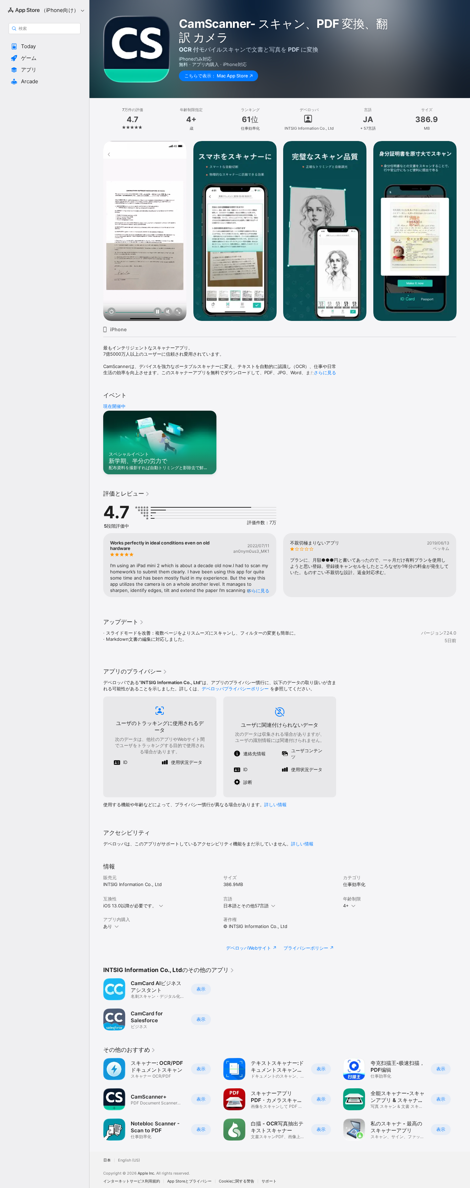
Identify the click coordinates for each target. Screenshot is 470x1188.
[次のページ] (463, 231)
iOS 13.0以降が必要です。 (130, 905)
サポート (269, 1181)
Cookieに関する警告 (236, 1181)
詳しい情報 (275, 804)
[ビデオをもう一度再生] (111, 312)
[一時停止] (157, 312)
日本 (107, 1160)
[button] (44, 46)
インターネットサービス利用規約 (131, 1181)
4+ (346, 905)
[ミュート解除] (168, 312)
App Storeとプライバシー (189, 1181)
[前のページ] (96, 231)
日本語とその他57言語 (246, 905)
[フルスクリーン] (178, 312)
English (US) (129, 1160)
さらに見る (325, 372)
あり (107, 926)
